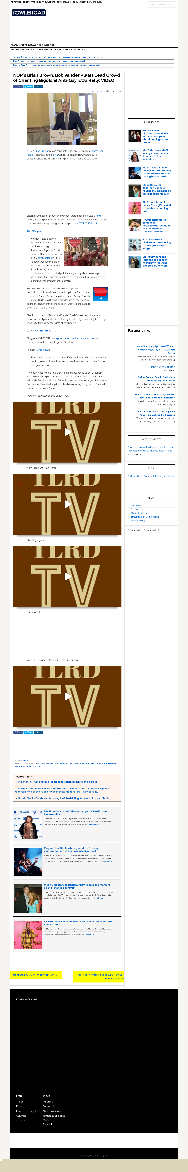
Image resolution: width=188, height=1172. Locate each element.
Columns (21, 1115)
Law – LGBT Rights (26, 1111)
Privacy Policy (138, 520)
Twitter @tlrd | (136, 476)
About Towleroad (140, 513)
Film (18, 1106)
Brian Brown (41, 151)
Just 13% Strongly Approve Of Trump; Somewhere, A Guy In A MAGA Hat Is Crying (155, 349)
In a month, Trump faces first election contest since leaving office (57, 781)
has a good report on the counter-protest (73, 338)
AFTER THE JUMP (87, 223)
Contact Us (137, 509)
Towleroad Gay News (95, 12)
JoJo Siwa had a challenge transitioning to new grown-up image (157, 244)
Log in (104, 1155)
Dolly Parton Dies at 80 (163, 367)
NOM (35, 766)
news (98, 215)
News (25, 761)
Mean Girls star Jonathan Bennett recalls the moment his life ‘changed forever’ (157, 189)
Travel (19, 1101)
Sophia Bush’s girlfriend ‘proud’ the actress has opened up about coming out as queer (57, 57)
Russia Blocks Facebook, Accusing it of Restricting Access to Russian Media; (64, 798)
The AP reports (35, 231)
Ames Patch (42, 349)
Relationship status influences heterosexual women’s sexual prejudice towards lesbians (157, 225)
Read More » (94, 824)
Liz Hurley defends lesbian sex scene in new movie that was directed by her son (155, 261)
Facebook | (150, 476)
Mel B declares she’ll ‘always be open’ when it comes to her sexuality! (49, 61)
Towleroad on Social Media (145, 517)
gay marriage (45, 258)
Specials (20, 1120)
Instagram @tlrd (165, 476)
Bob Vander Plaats (44, 763)
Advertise (136, 505)
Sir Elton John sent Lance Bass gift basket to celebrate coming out (157, 207)
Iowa (55, 154)
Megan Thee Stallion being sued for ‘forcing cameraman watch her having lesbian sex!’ (56, 65)
